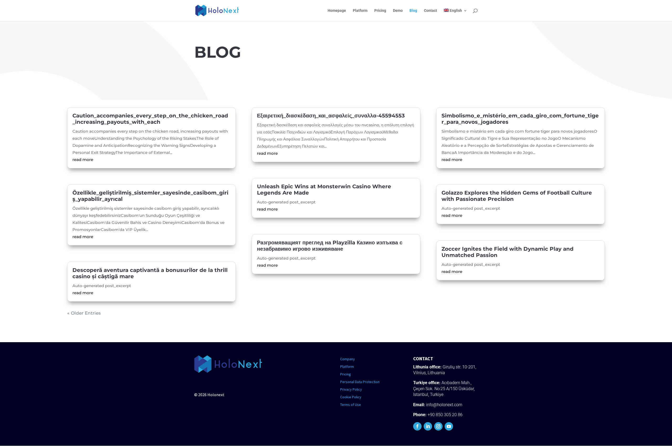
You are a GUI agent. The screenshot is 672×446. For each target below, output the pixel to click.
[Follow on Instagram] (438, 426)
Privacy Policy (351, 389)
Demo (398, 11)
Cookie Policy (350, 397)
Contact (430, 11)
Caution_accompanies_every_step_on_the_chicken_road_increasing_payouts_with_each (150, 118)
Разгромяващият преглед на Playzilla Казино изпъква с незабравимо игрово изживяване (329, 245)
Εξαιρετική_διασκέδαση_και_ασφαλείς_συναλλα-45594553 (331, 115)
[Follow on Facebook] (417, 426)
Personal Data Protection (360, 381)
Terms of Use (350, 404)
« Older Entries (84, 313)
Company (347, 359)
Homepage (337, 11)
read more (82, 159)
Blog (413, 11)
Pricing (380, 11)
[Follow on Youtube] (449, 426)
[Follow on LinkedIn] (428, 426)
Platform (360, 11)
